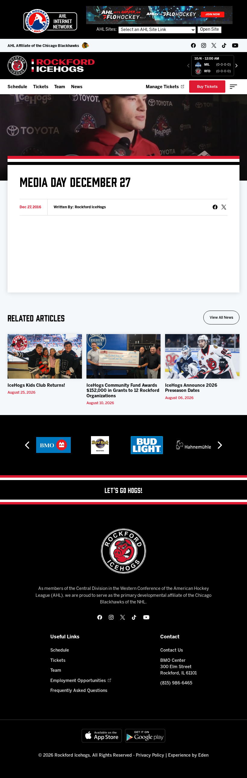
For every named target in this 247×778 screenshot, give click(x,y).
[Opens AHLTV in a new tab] (159, 15)
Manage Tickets (162, 87)
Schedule (17, 87)
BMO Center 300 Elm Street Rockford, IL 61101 (178, 667)
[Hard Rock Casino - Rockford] (100, 445)
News (76, 87)
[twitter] (213, 45)
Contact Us (171, 650)
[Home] (51, 65)
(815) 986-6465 (176, 683)
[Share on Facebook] (215, 207)
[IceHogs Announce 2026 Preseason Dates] (202, 356)
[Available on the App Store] (102, 735)
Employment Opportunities (78, 681)
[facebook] (193, 45)
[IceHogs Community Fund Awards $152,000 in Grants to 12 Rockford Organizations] (123, 356)
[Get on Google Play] (145, 735)
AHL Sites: (106, 30)
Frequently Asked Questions (78, 691)
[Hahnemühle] (193, 445)
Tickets (40, 87)
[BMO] (53, 445)
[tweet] (223, 207)
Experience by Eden (188, 756)
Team (59, 87)
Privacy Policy (150, 756)
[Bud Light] (147, 445)
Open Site (209, 30)
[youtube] (235, 45)
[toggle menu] (233, 86)
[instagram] (203, 45)
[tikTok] (224, 45)
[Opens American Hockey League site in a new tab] (50, 21)
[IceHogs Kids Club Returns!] (45, 356)
